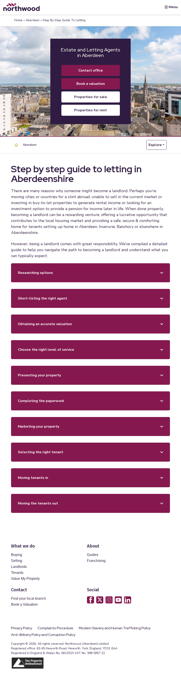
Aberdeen (33, 20)
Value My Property (25, 578)
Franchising (96, 561)
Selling (16, 561)
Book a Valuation (24, 604)
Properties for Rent (90, 110)
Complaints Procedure (55, 628)
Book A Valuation (90, 83)
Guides (92, 555)
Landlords (19, 567)
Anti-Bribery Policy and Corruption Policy (43, 635)
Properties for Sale (90, 97)
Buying (16, 555)
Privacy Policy (21, 628)
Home (18, 20)
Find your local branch (28, 598)
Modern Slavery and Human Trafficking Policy (115, 628)
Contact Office (90, 70)
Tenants (17, 572)
